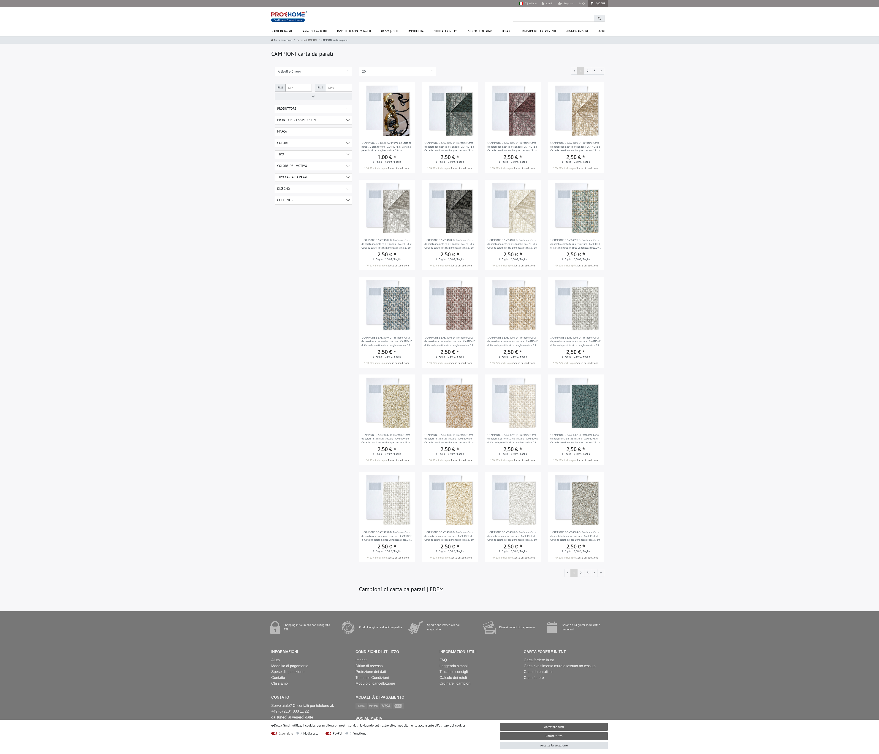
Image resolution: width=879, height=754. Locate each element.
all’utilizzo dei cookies (450, 725)
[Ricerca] (599, 18)
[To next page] (601, 71)
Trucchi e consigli (454, 672)
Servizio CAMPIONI (577, 31)
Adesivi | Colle (390, 31)
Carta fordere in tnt (539, 660)
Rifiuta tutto (554, 736)
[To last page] (600, 573)
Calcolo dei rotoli (453, 678)
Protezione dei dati (370, 672)
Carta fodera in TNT (314, 31)
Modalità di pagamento (289, 666)
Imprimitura (416, 31)
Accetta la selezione (554, 745)
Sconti (602, 31)
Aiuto (275, 660)
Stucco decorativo (480, 31)
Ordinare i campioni (455, 683)
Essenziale (286, 733)
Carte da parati (282, 31)
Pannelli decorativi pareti (354, 31)
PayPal (337, 733)
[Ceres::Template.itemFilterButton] (313, 96)
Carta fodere (534, 678)
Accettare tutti (554, 727)
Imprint (360, 660)
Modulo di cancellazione (375, 683)
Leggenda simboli (454, 666)
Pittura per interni (446, 31)
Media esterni (312, 733)
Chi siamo (279, 683)
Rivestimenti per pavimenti (539, 31)
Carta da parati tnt (538, 672)
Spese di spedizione (399, 168)
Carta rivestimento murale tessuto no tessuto (560, 666)
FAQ (443, 660)
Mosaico (507, 31)
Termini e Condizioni (372, 678)
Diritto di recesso (369, 666)
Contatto (278, 678)
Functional (360, 733)
